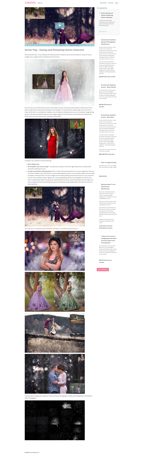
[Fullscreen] (93, 45)
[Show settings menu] (90, 45)
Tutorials (110, 3)
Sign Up (40, 3)
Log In (116, 3)
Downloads (103, 3)
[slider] (58, 45)
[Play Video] (26, 45)
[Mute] (87, 45)
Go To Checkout (103, 269)
